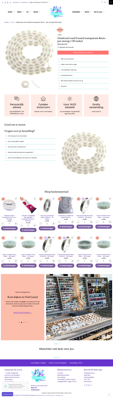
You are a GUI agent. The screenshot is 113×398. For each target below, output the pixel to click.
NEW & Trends (98, 12)
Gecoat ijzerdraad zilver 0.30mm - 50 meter (66, 255)
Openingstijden (89, 377)
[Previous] (104, 337)
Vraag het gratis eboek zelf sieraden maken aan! (56, 393)
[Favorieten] (107, 2)
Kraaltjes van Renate (14, 395)
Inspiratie (87, 375)
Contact (60, 373)
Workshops (16, 2)
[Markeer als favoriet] (16, 199)
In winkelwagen (9, 228)
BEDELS (19, 12)
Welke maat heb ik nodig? (69, 64)
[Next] (108, 337)
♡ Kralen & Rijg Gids (11, 373)
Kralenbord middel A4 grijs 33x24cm (66, 216)
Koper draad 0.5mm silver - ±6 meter (9, 255)
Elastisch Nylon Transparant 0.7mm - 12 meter (9, 217)
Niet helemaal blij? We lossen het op (72, 81)
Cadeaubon (24, 2)
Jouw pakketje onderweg (68, 70)
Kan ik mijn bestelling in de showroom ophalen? (22, 158)
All (12, 22)
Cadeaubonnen (89, 373)
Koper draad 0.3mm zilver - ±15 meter (85, 255)
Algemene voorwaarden (38, 395)
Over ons (87, 379)
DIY (28, 12)
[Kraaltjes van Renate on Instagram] (5, 3)
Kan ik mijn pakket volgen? (16, 141)
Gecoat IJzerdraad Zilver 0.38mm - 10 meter (47, 217)
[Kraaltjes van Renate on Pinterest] (8, 3)
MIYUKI (87, 12)
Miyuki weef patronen (12, 377)
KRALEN (36, 12)
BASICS (10, 12)
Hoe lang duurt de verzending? (17, 136)
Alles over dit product (67, 59)
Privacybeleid (26, 395)
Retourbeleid (50, 395)
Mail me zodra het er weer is (83, 53)
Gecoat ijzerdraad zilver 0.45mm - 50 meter (84, 216)
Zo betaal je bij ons (66, 75)
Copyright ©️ (59, 395)
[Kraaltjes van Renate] (56, 11)
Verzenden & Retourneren (66, 379)
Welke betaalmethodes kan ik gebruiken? (20, 152)
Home (6, 22)
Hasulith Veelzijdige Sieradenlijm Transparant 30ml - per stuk (28, 218)
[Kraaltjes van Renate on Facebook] (3, 3)
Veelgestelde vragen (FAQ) (66, 381)
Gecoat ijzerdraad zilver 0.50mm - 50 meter (47, 255)
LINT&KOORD (76, 12)
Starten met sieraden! (12, 375)
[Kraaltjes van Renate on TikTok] (11, 3)
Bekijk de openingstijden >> (22, 312)
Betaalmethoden (63, 375)
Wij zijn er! (64, 86)
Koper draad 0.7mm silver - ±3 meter (28, 255)
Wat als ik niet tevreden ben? (17, 147)
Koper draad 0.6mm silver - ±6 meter (104, 255)
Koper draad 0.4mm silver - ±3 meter (104, 216)
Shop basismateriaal (56, 191)
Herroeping (61, 377)
